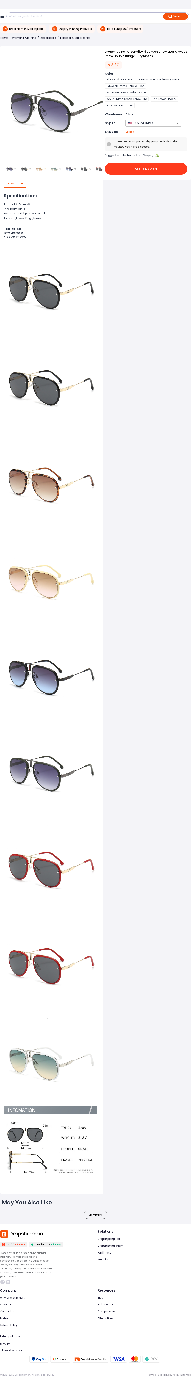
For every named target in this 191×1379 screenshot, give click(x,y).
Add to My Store (146, 169)
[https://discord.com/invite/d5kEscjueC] (8, 1282)
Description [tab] (15, 183)
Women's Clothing (24, 38)
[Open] (177, 123)
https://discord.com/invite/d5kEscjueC (8, 1282)
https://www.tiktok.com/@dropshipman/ (3, 1282)
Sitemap (186, 1374)
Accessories (48, 38)
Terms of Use (154, 1374)
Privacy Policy (171, 1374)
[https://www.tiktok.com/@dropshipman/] (2, 1282)
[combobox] (147, 123)
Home (4, 38)
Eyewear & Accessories (75, 38)
